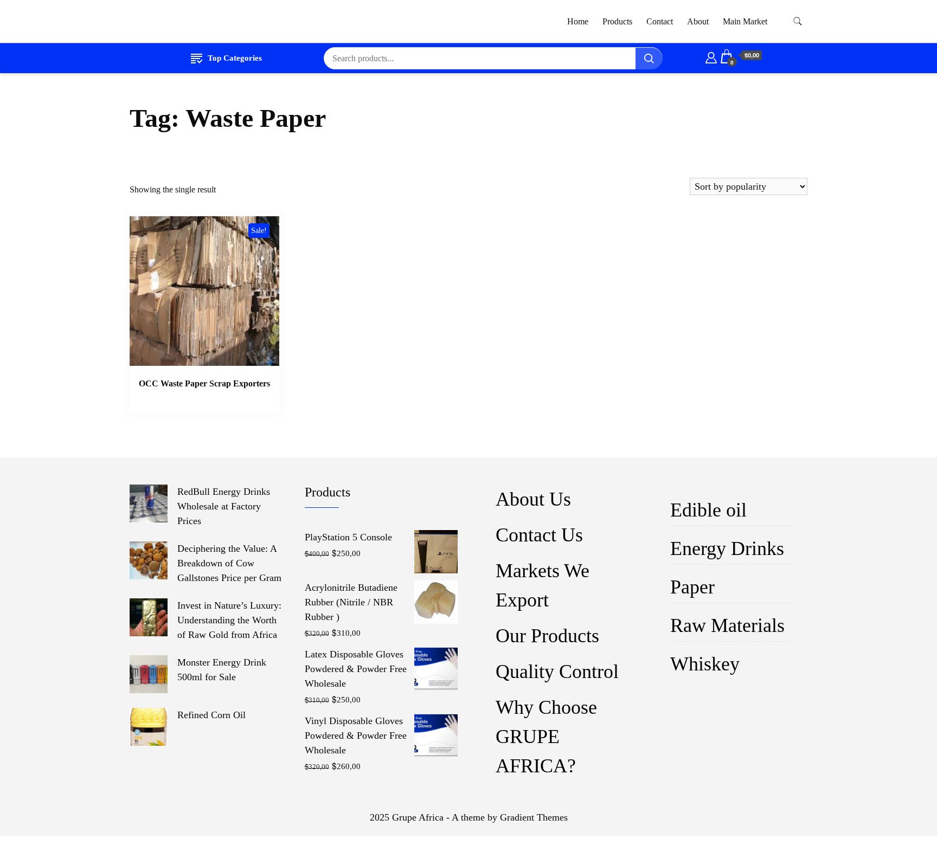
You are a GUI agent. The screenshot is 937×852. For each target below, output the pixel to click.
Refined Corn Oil (211, 714)
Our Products (547, 636)
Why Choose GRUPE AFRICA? (546, 736)
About (698, 21)
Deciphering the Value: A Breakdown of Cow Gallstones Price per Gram (229, 563)
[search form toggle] (797, 21)
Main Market (745, 21)
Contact (659, 21)
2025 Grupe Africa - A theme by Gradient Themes (469, 817)
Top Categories (235, 58)
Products (617, 21)
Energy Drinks (727, 548)
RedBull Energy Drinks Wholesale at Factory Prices (223, 506)
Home (577, 21)
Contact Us (539, 535)
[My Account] (711, 55)
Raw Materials (727, 625)
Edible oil (708, 510)
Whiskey (705, 664)
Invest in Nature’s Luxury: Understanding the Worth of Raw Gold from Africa (229, 620)
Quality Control (557, 671)
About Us (533, 499)
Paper (692, 587)
